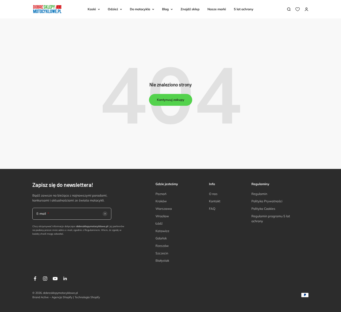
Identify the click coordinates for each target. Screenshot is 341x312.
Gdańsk (161, 238)
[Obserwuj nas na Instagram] (45, 278)
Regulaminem (92, 230)
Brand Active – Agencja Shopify (52, 297)
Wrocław (162, 216)
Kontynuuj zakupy (170, 100)
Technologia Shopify (87, 297)
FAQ (212, 209)
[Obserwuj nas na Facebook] (35, 278)
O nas (213, 194)
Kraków (161, 201)
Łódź (159, 223)
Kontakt (214, 201)
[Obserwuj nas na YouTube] (55, 278)
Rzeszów (162, 246)
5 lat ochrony (243, 9)
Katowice (162, 231)
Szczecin (162, 253)
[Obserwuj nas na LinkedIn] (65, 278)
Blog (165, 9)
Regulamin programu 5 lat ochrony (270, 218)
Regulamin (259, 194)
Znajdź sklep (190, 9)
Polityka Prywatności (266, 201)
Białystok (162, 260)
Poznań (161, 194)
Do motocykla (140, 9)
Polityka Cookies (263, 209)
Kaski (92, 9)
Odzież (113, 9)
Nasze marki (216, 9)
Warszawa (164, 209)
